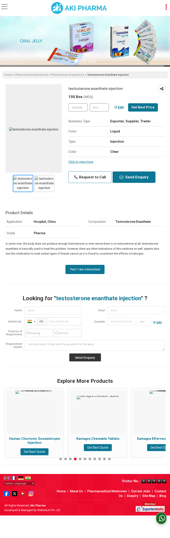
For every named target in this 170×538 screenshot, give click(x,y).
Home (8, 74)
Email (101, 310)
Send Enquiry (136, 177)
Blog (162, 496)
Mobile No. (15, 321)
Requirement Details (14, 345)
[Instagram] (31, 493)
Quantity (99, 321)
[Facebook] (6, 493)
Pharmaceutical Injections (68, 74)
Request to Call (92, 177)
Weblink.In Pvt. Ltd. (48, 510)
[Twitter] (14, 493)
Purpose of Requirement (14, 333)
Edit (120, 107)
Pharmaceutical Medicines (31, 74)
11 (109, 459)
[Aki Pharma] (79, 8)
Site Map (148, 496)
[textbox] (99, 107)
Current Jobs (140, 491)
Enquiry (132, 496)
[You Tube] (22, 493)
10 (104, 459)
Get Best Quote (46, 447)
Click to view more (80, 162)
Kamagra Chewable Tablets (46, 439)
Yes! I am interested (85, 269)
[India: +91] (30, 321)
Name (18, 310)
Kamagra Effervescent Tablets (109, 439)
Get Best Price (143, 107)
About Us (76, 491)
